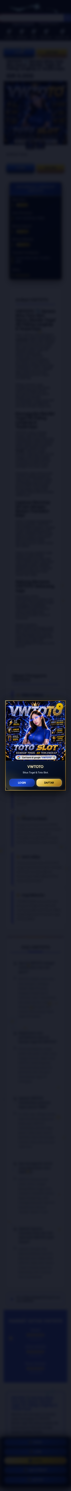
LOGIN (22, 782)
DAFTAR (49, 782)
